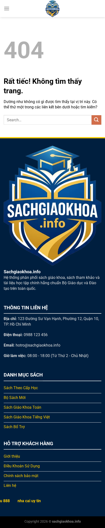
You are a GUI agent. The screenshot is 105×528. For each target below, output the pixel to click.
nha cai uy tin (29, 501)
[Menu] (7, 8)
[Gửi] (96, 120)
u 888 (5, 501)
